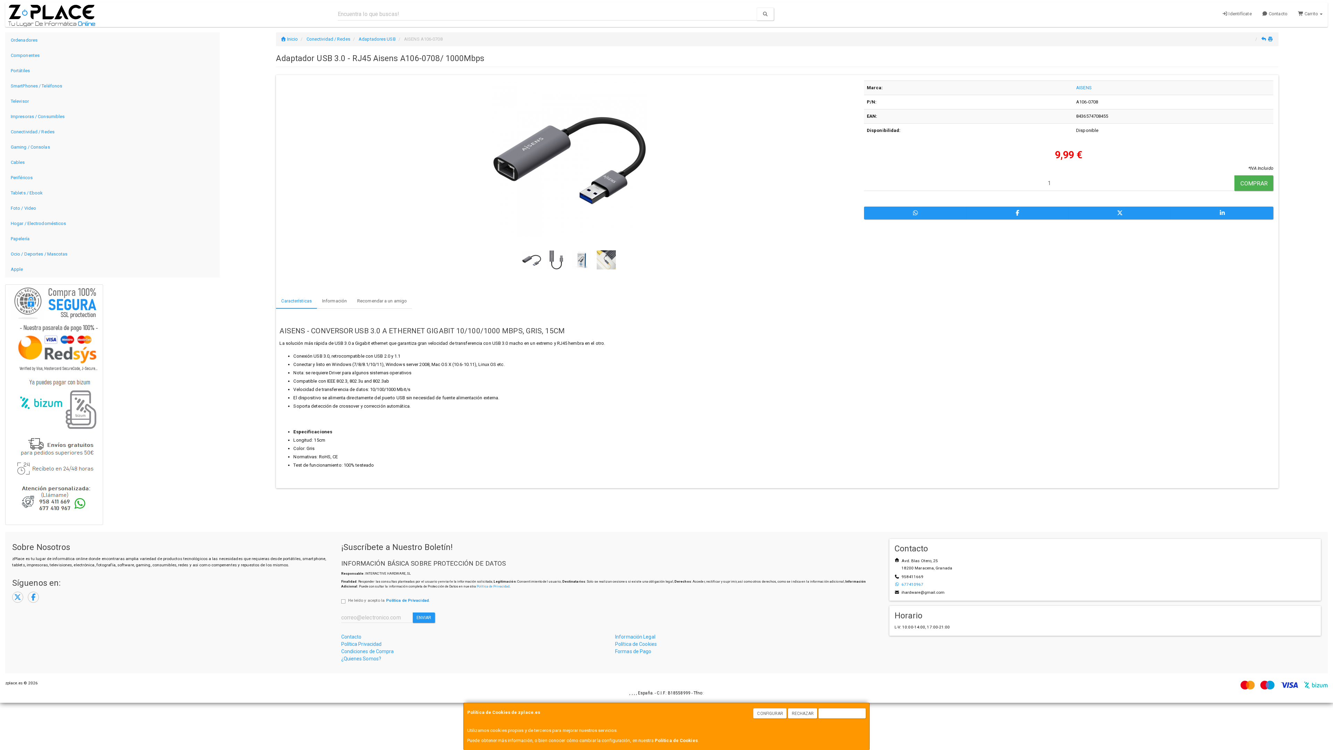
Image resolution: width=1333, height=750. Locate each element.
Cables (18, 162)
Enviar (424, 617)
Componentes (25, 55)
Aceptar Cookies (842, 713)
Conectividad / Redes (33, 131)
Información (334, 300)
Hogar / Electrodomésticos (38, 223)
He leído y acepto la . (389, 600)
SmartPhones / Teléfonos (36, 86)
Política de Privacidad (493, 586)
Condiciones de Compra (367, 651)
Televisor (20, 101)
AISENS (1084, 87)
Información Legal (635, 637)
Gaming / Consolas (30, 147)
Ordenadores (24, 40)
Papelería (20, 238)
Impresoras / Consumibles (38, 116)
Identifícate (1239, 13)
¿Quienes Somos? (361, 658)
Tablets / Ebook (27, 192)
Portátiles (20, 70)
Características (296, 300)
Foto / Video (23, 208)
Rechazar (803, 713)
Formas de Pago (633, 651)
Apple (17, 269)
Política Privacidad (361, 644)
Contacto (1278, 13)
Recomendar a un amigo (382, 300)
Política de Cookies (676, 740)
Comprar (1254, 183)
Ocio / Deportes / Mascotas (39, 254)
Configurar (770, 713)
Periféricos (22, 177)
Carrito (1311, 13)
